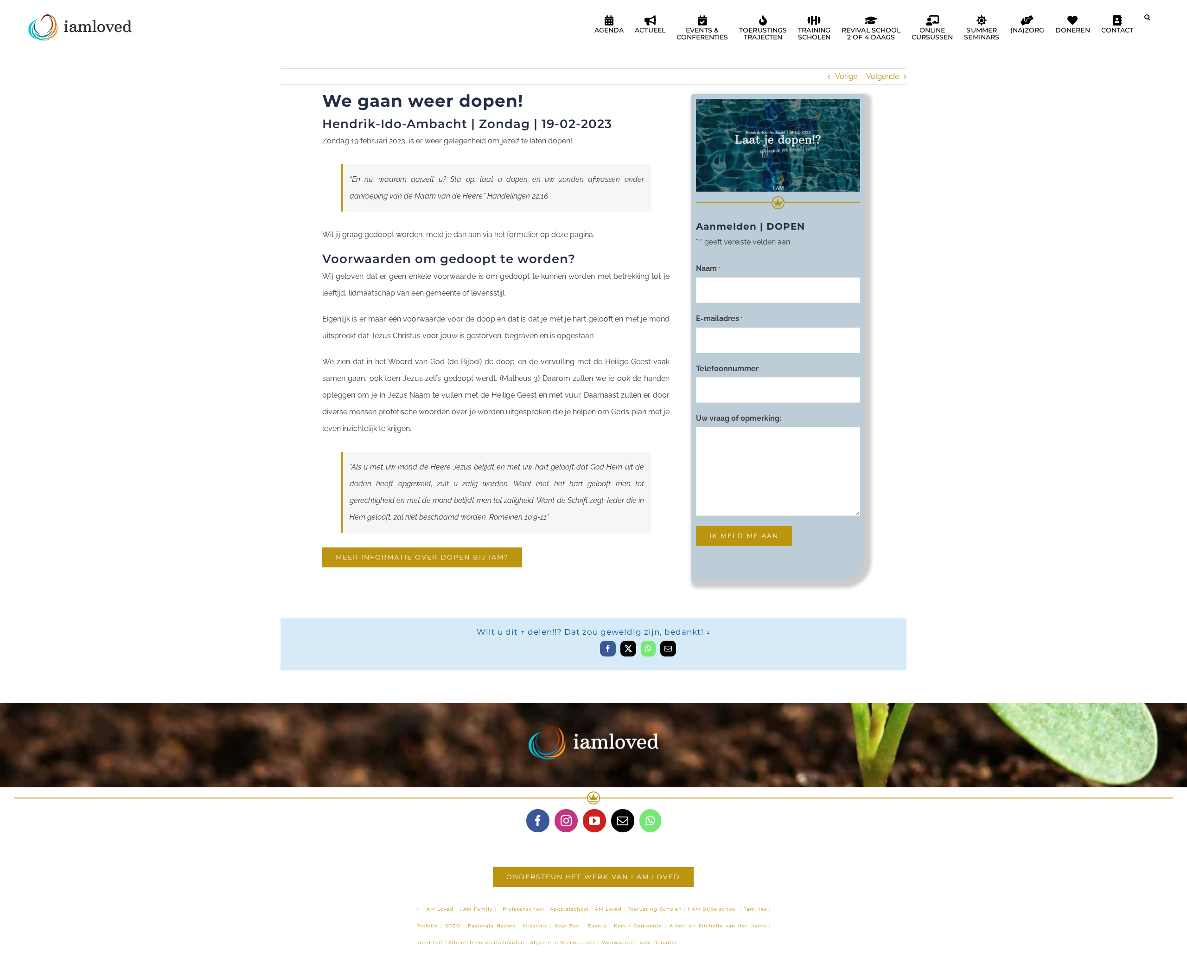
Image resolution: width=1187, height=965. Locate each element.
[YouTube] (594, 820)
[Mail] (622, 820)
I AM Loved (437, 909)
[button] (1147, 21)
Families (755, 909)
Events (597, 926)
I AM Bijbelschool (712, 909)
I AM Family (476, 909)
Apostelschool (569, 909)
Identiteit (429, 942)
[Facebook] (537, 820)
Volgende (882, 76)
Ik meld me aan (744, 536)
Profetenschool (523, 909)
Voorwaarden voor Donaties (640, 942)
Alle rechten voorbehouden (486, 942)
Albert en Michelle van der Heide (718, 926)
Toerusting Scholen (655, 909)
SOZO (452, 926)
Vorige (846, 76)
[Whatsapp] (650, 820)
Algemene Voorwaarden (563, 942)
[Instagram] (566, 820)
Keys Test (568, 926)
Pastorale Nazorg (492, 926)
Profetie (427, 926)
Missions (535, 926)
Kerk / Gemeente (638, 926)
